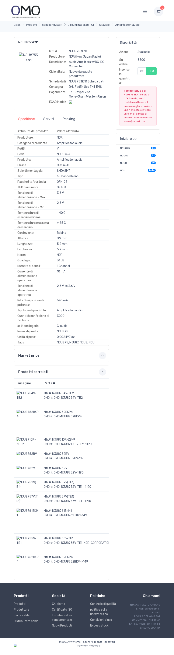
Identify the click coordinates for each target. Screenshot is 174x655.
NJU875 (125, 148)
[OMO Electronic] (26, 11)
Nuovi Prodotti (62, 625)
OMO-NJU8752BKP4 (68, 416)
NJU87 (124, 155)
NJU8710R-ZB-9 (63, 439)
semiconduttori (52, 24)
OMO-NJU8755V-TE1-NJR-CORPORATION (82, 543)
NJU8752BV (60, 454)
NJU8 (123, 163)
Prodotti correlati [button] (33, 372)
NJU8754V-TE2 (63, 393)
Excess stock (99, 625)
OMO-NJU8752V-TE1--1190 (72, 487)
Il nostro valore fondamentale (62, 618)
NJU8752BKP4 (62, 412)
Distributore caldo (26, 621)
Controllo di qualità (103, 604)
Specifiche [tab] (26, 119)
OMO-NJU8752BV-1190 (70, 458)
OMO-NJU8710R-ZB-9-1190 (73, 444)
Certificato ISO (62, 609)
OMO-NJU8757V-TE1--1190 (72, 501)
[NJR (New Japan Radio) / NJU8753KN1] (29, 57)
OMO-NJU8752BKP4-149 (71, 561)
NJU (122, 170)
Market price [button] (28, 355)
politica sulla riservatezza (99, 612)
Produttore (21, 609)
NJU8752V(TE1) (63, 482)
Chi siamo (58, 604)
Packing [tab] (69, 119)
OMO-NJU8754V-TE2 (68, 398)
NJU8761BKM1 (62, 511)
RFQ (151, 70)
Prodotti (31, 24)
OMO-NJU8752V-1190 (69, 472)
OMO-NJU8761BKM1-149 (70, 515)
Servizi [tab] (48, 119)
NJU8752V (59, 468)
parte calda (21, 615)
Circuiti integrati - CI (81, 24)
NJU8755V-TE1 (62, 538)
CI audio (104, 24)
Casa (17, 24)
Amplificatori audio (127, 24)
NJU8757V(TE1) (63, 496)
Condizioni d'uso (101, 620)
